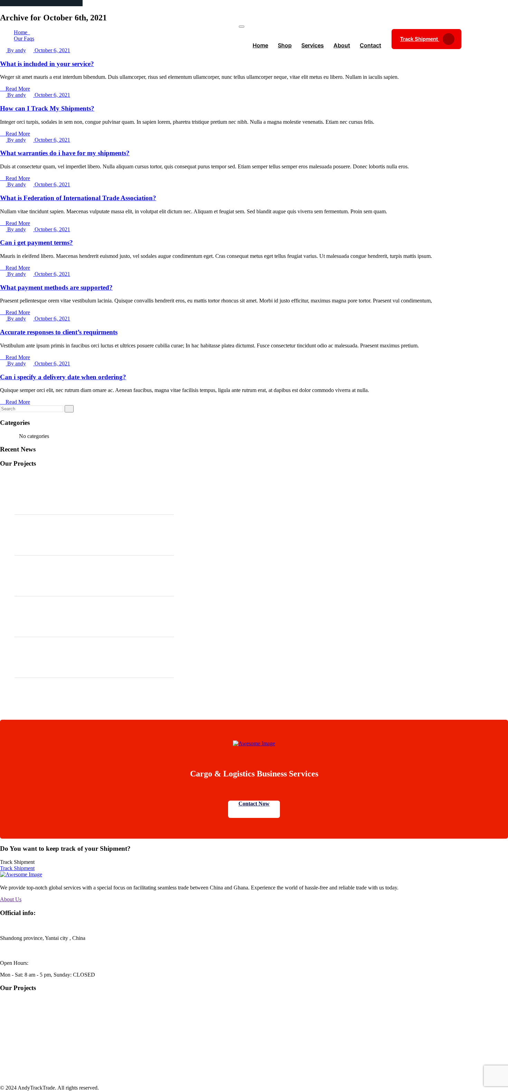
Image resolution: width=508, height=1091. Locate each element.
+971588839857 (22, 950)
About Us (10, 899)
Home (260, 45)
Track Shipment (419, 39)
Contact (370, 45)
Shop (285, 45)
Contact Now (254, 803)
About (341, 45)
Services (312, 45)
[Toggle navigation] (241, 27)
